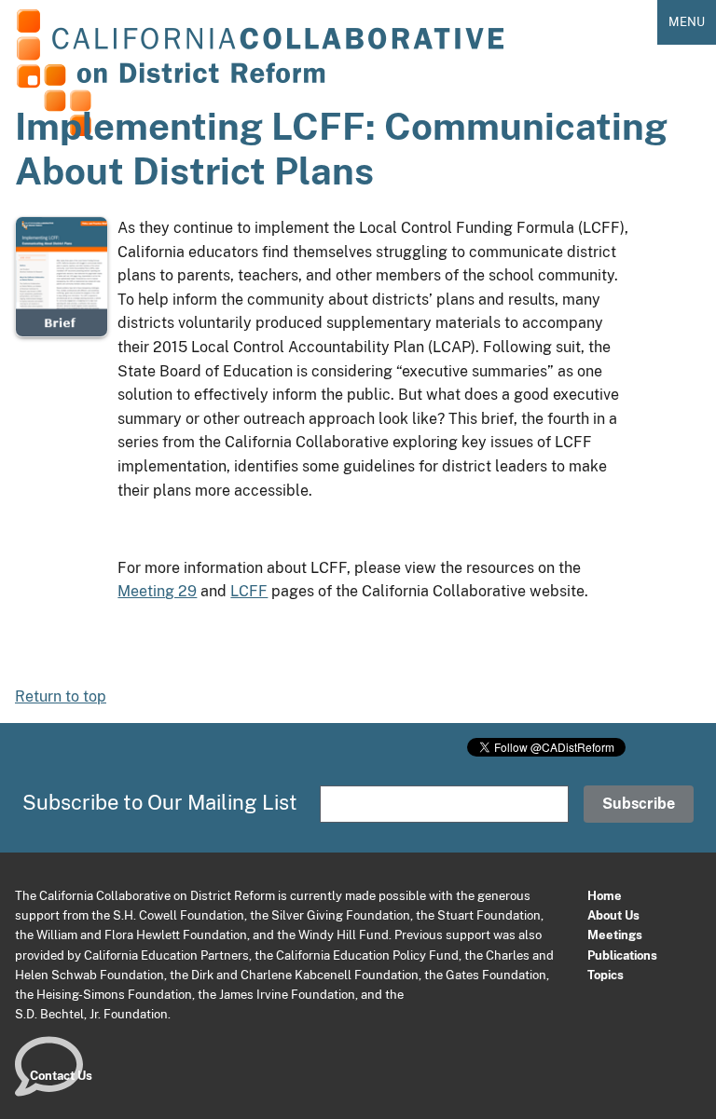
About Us (613, 914)
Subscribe (638, 803)
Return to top (60, 696)
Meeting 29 (157, 591)
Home (604, 895)
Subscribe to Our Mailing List (159, 802)
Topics (605, 974)
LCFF (249, 591)
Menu (686, 22)
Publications (622, 955)
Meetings (614, 934)
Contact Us (61, 1075)
